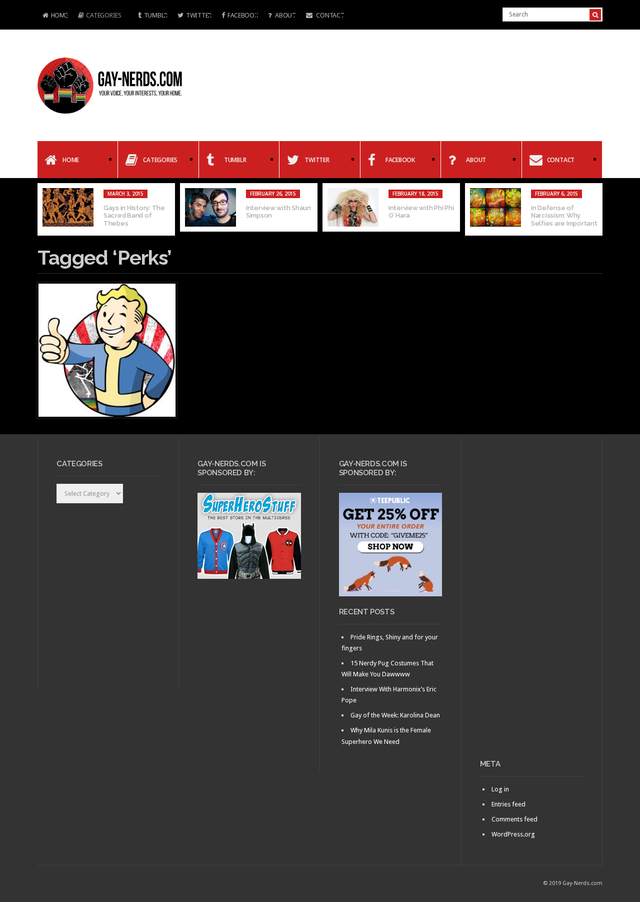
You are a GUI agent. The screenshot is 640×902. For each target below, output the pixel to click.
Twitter (199, 15)
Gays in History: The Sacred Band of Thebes (134, 215)
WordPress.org (513, 834)
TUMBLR (156, 15)
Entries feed (509, 804)
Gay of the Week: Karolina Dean (395, 715)
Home (53, 16)
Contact (329, 15)
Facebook (243, 15)
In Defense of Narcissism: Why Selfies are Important (564, 215)
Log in (500, 789)
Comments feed (515, 819)
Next (595, 210)
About (285, 15)
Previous (45, 210)
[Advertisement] (532, 602)
